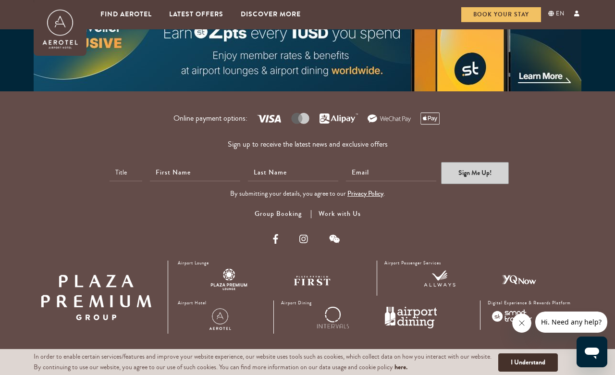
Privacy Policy (365, 194)
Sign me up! (475, 173)
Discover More (271, 14)
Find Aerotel (126, 14)
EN (559, 14)
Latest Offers (196, 14)
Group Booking (278, 214)
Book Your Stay (501, 14)
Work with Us (340, 214)
